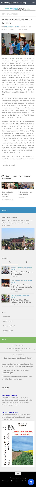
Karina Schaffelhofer (11, 27)
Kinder (18, 280)
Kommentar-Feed (9, 326)
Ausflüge (13, 267)
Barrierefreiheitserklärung (18, 478)
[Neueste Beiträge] (10, 262)
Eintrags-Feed (7, 321)
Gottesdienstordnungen (17, 376)
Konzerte (24, 280)
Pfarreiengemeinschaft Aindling (13, 2)
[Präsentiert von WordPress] (11, 481)
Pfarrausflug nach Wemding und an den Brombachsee (22, 273)
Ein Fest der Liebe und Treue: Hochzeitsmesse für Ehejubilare (21, 301)
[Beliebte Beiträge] (26, 262)
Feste (3, 14)
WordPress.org (8, 330)
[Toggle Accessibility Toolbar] (31, 482)
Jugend (13, 280)
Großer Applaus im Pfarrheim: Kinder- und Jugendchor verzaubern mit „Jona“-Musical (22, 287)
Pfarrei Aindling (12, 14)
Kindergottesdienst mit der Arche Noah (25, 193)
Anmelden (6, 316)
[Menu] (33, 2)
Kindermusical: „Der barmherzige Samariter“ (8, 194)
